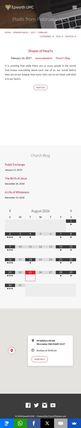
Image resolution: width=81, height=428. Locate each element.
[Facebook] (28, 405)
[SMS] (7, 423)
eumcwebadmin (43, 58)
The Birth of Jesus (16, 178)
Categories (46, 36)
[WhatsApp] (20, 423)
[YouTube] (52, 405)
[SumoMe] (74, 423)
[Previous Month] (10, 211)
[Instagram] (44, 405)
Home (8, 32)
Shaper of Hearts (40, 51)
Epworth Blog (20, 32)
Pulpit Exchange (15, 164)
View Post (40, 88)
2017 (33, 32)
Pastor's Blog (63, 58)
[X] (47, 423)
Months (69, 36)
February (42, 32)
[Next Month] (71, 211)
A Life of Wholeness (17, 192)
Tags (58, 36)
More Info (39, 359)
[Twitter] (36, 405)
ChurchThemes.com (57, 416)
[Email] (61, 423)
